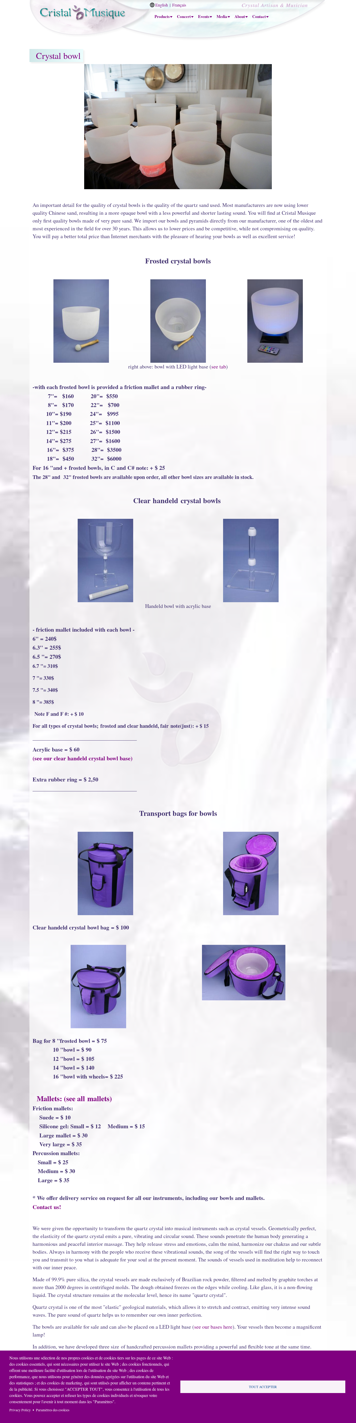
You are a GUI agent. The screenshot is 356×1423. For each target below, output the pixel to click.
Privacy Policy (20, 1410)
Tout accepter (263, 1386)
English (161, 5)
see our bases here (213, 1326)
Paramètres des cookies (52, 1410)
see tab (218, 366)
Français (179, 5)
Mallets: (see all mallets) (72, 1098)
